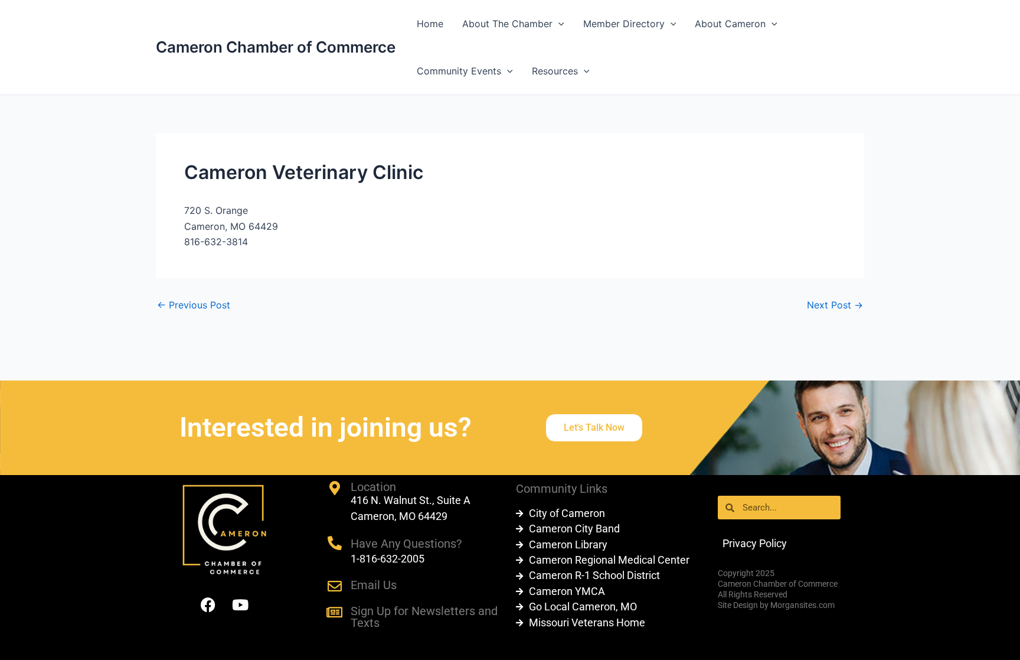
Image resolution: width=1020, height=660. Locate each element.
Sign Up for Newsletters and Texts (424, 617)
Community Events (459, 71)
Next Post (835, 305)
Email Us (374, 585)
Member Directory (624, 24)
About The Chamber (507, 24)
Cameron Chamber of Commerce (275, 47)
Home (430, 24)
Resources (555, 71)
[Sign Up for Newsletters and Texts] (335, 612)
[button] (558, 23)
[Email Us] (335, 586)
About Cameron (730, 24)
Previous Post (193, 305)
